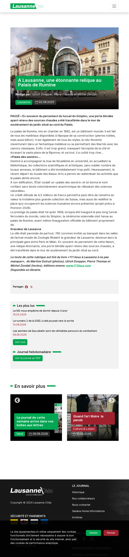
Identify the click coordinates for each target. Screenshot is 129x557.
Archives (77, 517)
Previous (17, 400)
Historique (78, 492)
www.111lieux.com (78, 265)
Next (112, 400)
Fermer (111, 533)
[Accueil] (28, 6)
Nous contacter (81, 505)
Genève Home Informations (88, 511)
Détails (93, 533)
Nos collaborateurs (83, 498)
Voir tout (20, 342)
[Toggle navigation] (114, 6)
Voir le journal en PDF (28, 358)
